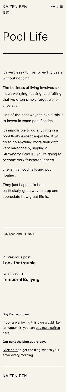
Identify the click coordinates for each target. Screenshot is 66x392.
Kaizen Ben (15, 6)
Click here (10, 350)
